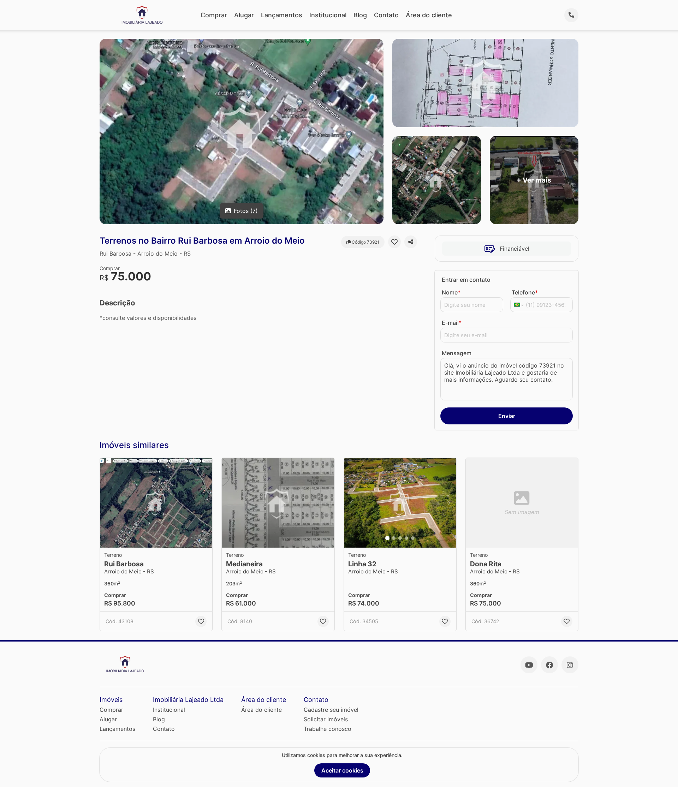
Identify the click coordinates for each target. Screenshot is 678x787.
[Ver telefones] (571, 15)
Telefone (525, 292)
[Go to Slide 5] (413, 538)
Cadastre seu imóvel (331, 709)
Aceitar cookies (342, 770)
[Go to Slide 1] (387, 538)
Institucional (327, 15)
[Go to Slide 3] (400, 538)
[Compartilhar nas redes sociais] (410, 241)
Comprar (214, 15)
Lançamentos (281, 15)
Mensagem (456, 353)
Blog (360, 15)
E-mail (452, 322)
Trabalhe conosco (327, 728)
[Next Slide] (448, 503)
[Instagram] (569, 664)
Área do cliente (429, 15)
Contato (386, 15)
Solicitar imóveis (326, 719)
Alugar (244, 15)
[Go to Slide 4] (406, 538)
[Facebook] (549, 664)
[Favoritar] (394, 241)
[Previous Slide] (351, 503)
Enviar (506, 415)
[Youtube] (529, 664)
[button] (156, 503)
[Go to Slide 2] (394, 538)
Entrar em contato (466, 279)
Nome (451, 292)
